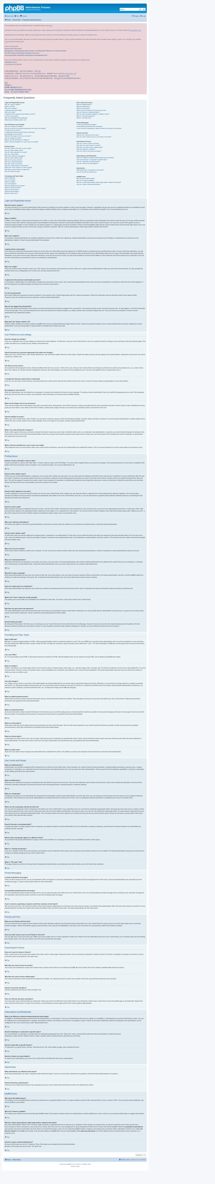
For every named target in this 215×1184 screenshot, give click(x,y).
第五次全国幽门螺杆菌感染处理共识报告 (18, 90)
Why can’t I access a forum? (13, 160)
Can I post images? (10, 183)
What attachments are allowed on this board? (90, 170)
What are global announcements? (15, 185)
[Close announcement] (145, 25)
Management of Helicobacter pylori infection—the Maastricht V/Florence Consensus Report (35, 51)
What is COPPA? (10, 106)
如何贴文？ (8, 85)
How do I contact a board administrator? (89, 184)
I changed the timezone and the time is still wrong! (20, 132)
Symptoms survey (11, 62)
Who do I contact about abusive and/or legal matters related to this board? (99, 182)
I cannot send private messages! (86, 124)
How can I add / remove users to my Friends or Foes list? (94, 137)
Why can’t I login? (10, 112)
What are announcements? (13, 187)
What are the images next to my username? (18, 136)
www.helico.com (135, 30)
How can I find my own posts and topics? (89, 151)
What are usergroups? (83, 108)
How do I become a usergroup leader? (88, 112)
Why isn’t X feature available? (85, 180)
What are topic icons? (11, 193)
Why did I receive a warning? (13, 163)
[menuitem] (16, 16)
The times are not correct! (12, 130)
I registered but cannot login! (13, 110)
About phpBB (9, 1102)
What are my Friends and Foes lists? (88, 135)
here (50, 25)
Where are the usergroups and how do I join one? (91, 110)
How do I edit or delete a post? (14, 150)
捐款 (58, 78)
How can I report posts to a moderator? (16, 165)
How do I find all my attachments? (87, 172)
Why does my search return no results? (89, 145)
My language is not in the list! (13, 134)
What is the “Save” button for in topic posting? (18, 167)
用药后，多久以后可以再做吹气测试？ (17, 92)
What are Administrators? (84, 104)
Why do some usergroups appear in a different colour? (93, 114)
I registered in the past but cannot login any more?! (20, 114)
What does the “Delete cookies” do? (15, 120)
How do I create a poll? (12, 154)
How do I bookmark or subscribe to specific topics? (92, 159)
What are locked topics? (12, 191)
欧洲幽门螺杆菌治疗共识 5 (13, 87)
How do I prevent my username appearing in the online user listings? (25, 128)
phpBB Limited (61, 1100)
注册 (39, 71)
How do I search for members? (86, 149)
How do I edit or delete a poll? (13, 158)
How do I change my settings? (14, 126)
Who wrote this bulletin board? (86, 178)
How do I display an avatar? (13, 138)
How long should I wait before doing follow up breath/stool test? (26, 55)
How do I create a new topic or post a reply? (18, 148)
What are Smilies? (10, 182)
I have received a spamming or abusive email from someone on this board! (99, 128)
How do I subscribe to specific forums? (88, 161)
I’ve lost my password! (11, 116)
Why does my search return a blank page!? (90, 147)
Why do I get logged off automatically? (16, 118)
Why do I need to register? (13, 104)
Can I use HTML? (10, 180)
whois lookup (9, 1127)
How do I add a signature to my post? (16, 152)
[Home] (15, 8)
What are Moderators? (83, 106)
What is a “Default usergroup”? (86, 116)
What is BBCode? (10, 178)
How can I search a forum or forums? (88, 143)
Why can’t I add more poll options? (15, 156)
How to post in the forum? (13, 48)
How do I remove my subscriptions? (87, 163)
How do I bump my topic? (12, 171)
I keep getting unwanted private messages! (89, 126)
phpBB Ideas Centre (95, 1113)
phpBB (70, 394)
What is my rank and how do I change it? (17, 140)
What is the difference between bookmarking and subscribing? (95, 157)
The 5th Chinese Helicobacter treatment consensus (22, 53)
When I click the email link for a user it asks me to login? (21, 142)
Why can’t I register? (11, 108)
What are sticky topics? (12, 189)
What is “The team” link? (84, 118)
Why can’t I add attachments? (14, 162)
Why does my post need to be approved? (17, 169)
